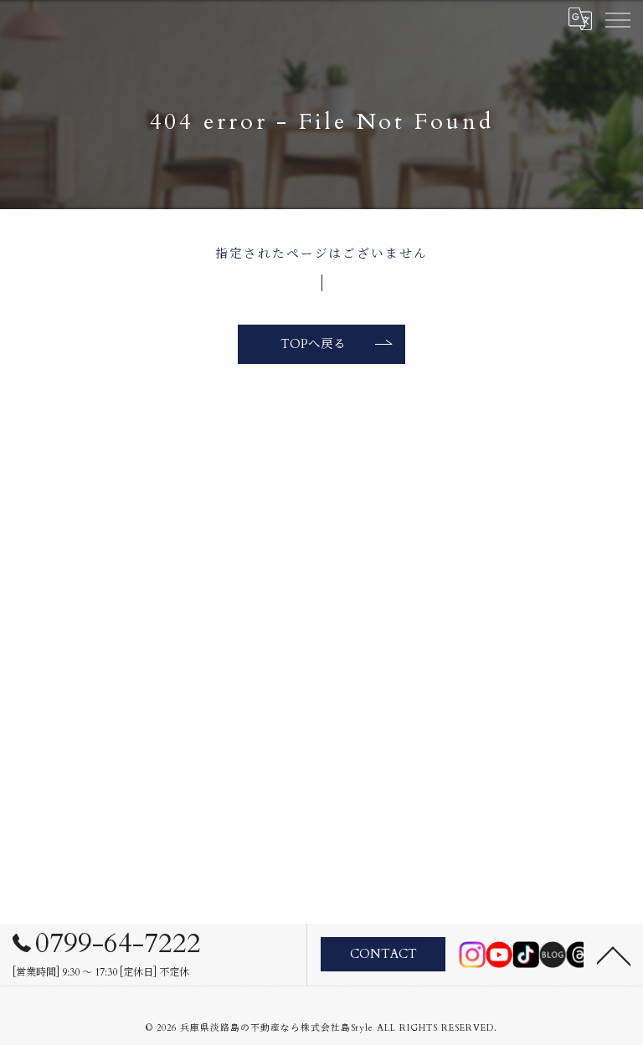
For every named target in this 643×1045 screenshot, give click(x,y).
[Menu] (617, 18)
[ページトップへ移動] (613, 954)
